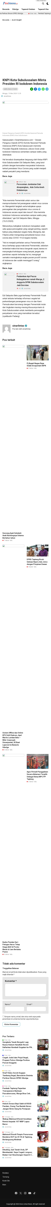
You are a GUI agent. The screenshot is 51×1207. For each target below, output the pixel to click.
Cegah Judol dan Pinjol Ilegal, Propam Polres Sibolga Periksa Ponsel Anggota (16, 1060)
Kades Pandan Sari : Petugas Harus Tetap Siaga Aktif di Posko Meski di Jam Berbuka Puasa (11, 947)
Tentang (5, 1177)
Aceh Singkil (17, 20)
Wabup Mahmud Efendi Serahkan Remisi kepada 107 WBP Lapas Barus (17, 1121)
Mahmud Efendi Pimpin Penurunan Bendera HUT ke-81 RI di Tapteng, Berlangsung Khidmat (17, 1137)
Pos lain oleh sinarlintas (21, 329)
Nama (8, 1004)
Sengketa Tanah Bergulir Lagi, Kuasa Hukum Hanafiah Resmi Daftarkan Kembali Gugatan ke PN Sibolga (17, 1045)
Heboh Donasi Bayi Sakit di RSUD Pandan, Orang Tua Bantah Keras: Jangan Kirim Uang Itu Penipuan (17, 1106)
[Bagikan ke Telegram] (47, 89)
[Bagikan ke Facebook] (35, 89)
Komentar (11, 981)
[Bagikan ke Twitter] (39, 89)
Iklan (4, 1185)
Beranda (5, 9)
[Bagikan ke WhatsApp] (43, 89)
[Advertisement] (25, 49)
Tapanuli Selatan (28, 9)
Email (29, 1004)
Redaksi (5, 1173)
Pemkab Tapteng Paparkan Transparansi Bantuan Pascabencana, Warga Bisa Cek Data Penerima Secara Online (16, 1091)
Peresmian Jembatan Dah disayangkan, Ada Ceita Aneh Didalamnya (30, 187)
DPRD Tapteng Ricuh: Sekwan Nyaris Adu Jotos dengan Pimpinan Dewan (37, 561)
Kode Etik (6, 1181)
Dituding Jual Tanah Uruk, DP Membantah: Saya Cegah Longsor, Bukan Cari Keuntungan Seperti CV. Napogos (17, 1152)
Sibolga (15, 9)
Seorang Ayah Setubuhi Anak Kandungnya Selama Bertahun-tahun (13, 535)
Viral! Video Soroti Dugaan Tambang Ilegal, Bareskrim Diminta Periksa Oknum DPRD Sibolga (17, 1075)
